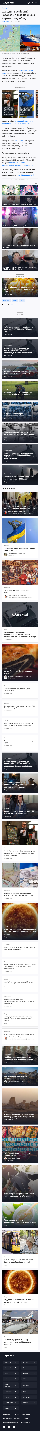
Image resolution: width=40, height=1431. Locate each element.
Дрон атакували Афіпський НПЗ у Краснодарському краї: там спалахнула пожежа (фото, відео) (19, 1001)
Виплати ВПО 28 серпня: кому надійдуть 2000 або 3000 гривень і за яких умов (20, 948)
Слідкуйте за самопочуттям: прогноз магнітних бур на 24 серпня (19, 1301)
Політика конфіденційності (10, 1422)
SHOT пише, (19, 141)
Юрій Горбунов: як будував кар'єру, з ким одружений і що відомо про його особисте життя (19, 853)
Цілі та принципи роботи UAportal (12, 1418)
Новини (14, 305)
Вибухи (22, 300)
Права (26, 1418)
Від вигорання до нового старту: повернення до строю (19, 742)
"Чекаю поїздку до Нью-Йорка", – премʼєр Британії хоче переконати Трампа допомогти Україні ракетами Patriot (20, 966)
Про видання (6, 1414)
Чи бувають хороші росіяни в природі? (16, 591)
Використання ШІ (25, 1422)
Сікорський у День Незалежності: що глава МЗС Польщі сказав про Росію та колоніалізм (19, 707)
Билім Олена (5, 21)
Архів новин (16, 1414)
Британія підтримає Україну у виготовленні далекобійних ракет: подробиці (18, 1342)
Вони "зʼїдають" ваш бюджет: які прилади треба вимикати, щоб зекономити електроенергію (19, 724)
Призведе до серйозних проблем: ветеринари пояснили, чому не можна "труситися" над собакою (18, 1018)
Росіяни (15, 300)
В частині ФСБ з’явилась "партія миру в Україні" (19, 1034)
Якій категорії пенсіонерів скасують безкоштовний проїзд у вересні (19, 1261)
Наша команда (26, 1414)
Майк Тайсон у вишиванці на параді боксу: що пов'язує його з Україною (18, 983)
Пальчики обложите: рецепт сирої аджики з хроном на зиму (17, 689)
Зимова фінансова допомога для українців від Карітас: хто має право (19, 894)
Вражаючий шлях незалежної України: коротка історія (19, 549)
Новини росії (5, 8)
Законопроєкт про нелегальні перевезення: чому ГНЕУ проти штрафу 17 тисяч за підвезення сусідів (20, 634)
